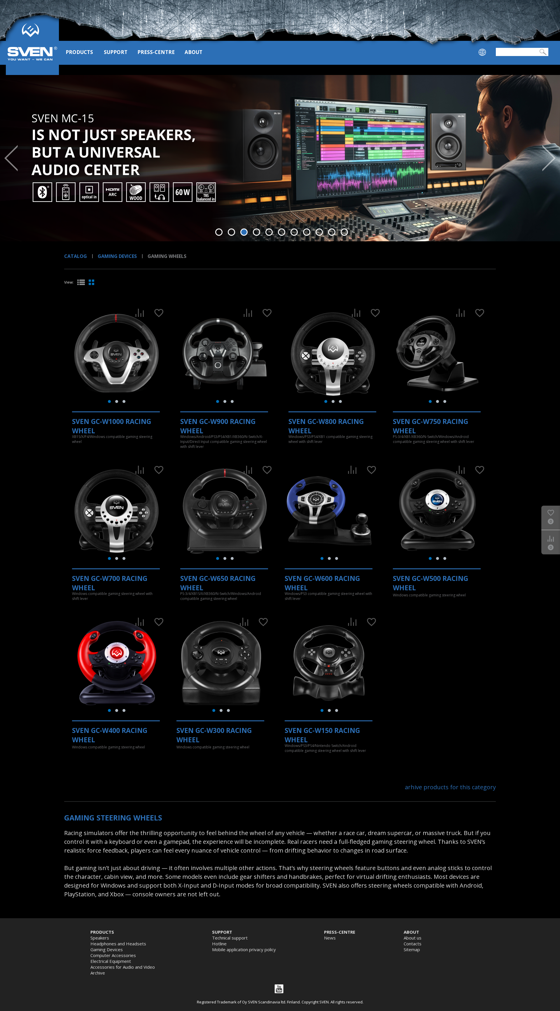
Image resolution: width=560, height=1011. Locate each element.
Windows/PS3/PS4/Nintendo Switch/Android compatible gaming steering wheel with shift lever (325, 748)
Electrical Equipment (110, 961)
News (330, 938)
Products (79, 52)
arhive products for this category (450, 787)
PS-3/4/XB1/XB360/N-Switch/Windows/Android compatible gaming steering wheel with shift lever (433, 439)
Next (549, 158)
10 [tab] (331, 232)
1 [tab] (219, 232)
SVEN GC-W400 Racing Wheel (109, 735)
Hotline (219, 944)
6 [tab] (281, 232)
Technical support (230, 938)
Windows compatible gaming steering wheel (429, 595)
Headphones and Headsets (118, 944)
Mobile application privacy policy (244, 949)
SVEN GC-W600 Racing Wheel (322, 583)
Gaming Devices (117, 256)
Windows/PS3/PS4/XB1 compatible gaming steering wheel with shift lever (330, 439)
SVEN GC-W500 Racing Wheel (430, 583)
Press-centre (156, 52)
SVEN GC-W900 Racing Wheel (218, 426)
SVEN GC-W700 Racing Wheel (109, 583)
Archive (97, 973)
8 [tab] (306, 232)
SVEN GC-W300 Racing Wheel (214, 735)
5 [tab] (269, 232)
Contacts (412, 944)
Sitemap (412, 949)
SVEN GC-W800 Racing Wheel (326, 426)
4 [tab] (256, 232)
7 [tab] (294, 232)
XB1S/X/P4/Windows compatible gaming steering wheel (112, 439)
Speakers (99, 938)
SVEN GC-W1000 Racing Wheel (111, 426)
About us (412, 938)
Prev (11, 158)
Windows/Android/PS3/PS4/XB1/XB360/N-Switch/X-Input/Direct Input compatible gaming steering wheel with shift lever (223, 441)
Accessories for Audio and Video (122, 967)
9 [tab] (319, 232)
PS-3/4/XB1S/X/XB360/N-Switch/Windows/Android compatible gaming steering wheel (220, 596)
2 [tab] (231, 232)
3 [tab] (244, 232)
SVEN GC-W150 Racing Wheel (322, 735)
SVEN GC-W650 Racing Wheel (218, 583)
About (193, 52)
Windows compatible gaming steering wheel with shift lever (112, 596)
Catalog (75, 256)
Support (115, 52)
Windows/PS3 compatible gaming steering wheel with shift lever (328, 596)
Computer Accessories (113, 955)
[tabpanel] (280, 158)
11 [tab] (344, 232)
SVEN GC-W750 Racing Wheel (430, 426)
